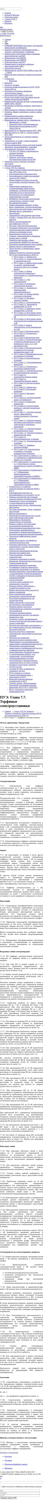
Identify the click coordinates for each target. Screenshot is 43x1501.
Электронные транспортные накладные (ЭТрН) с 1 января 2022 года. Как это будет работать (26, 217)
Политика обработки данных (16, 1464)
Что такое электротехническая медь (23, 226)
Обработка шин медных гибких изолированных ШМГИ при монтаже (24, 241)
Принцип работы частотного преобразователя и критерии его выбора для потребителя (25, 609)
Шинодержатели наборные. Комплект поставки (24, 110)
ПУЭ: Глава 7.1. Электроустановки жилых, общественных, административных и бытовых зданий (27, 415)
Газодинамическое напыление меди (23, 174)
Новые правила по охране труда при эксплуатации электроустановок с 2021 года (24, 182)
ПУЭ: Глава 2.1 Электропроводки (27, 302)
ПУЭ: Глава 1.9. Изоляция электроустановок (24, 299)
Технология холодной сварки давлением (25, 209)
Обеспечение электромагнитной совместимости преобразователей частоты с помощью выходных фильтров (25, 648)
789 (6, 41)
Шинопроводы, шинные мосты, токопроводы (22, 120)
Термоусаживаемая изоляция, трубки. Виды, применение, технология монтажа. (25, 206)
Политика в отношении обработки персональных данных (18, 92)
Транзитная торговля (13, 68)
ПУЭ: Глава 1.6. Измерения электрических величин (24, 285)
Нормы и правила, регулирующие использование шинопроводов (22, 525)
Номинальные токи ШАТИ (15, 58)
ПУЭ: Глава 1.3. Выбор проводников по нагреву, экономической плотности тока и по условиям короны (28, 266)
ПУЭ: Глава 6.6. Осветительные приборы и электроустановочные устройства (27, 408)
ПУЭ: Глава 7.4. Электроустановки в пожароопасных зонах (28, 434)
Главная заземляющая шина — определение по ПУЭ (21, 676)
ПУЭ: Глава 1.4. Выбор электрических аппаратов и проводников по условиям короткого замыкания (28, 274)
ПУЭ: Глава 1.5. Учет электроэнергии (22, 281)
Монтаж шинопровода (18, 514)
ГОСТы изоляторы (16, 155)
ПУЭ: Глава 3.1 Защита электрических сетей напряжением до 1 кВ (27, 327)
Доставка (8, 1460)
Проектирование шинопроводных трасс (25, 528)
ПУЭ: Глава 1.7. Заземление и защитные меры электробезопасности (25, 290)
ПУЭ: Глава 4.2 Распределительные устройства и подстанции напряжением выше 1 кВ (28, 350)
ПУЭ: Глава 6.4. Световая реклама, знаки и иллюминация (27, 399)
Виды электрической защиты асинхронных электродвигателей (22, 595)
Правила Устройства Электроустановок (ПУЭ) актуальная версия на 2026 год (24, 254)
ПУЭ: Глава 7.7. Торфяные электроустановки (24, 446)
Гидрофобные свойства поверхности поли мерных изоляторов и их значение (24, 568)
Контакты (8, 23)
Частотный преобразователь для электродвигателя (21, 599)
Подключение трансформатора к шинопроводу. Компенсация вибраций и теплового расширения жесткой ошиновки (26, 532)
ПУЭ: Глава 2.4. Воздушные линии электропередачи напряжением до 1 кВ (28, 315)
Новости (8, 21)
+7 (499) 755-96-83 (7, 33)
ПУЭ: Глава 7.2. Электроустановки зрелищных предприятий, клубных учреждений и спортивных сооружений (27, 423)
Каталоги (8, 1456)
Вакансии (13, 81)
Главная (8, 13)
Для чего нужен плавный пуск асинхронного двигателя (21, 583)
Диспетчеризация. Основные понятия (24, 652)
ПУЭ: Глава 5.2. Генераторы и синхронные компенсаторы (25, 368)
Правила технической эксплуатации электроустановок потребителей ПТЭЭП (25, 498)
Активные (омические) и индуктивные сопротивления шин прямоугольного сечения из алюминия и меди (24, 230)
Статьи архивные (16, 580)
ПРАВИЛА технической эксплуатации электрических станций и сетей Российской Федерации (24, 201)
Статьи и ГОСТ (11, 19)
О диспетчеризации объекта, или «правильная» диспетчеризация (22, 655)
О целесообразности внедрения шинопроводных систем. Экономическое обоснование (25, 505)
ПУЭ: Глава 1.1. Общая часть (25, 257)
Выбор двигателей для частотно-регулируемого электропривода (22, 604)
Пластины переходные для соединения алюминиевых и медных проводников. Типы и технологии (24, 547)
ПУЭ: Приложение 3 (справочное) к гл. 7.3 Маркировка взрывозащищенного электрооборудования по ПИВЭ (28, 481)
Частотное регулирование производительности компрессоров (23, 639)
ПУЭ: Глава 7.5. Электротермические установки (26, 438)
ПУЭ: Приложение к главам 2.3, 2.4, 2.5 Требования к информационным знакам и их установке (28, 458)
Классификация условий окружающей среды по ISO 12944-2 (24, 177)
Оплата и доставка (12, 85)
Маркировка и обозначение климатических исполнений (20, 521)
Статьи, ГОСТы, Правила (15, 168)
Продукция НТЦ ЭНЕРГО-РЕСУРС (19, 95)
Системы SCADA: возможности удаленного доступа (22, 670)
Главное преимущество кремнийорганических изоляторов (22, 564)
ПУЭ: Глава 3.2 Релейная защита (26, 331)
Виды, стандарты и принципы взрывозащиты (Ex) (21, 691)
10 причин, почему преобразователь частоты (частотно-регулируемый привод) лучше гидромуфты (25, 621)
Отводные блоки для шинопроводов (23, 124)
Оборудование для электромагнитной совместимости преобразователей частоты (25, 643)
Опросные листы (11, 17)
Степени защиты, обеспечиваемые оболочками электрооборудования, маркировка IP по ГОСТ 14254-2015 (23, 685)
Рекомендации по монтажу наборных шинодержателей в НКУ (19, 65)
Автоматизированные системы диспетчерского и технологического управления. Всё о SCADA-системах (23, 660)
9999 (6, 44)
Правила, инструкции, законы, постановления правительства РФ (22, 158)
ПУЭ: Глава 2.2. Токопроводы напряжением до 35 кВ (25, 305)
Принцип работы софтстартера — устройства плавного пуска (22, 587)
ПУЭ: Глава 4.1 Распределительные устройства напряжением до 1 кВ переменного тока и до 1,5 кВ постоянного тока (28, 343)
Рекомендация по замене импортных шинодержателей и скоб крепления (19, 117)
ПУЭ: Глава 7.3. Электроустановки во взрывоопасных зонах (27, 430)
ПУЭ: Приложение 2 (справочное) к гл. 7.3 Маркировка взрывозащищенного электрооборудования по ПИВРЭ (28, 473)
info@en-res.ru (5, 35)
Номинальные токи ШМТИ (15, 60)
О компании (9, 79)
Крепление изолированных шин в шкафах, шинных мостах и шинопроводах (26, 245)
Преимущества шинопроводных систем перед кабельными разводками (24, 517)
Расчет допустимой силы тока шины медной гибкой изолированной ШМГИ (22, 98)
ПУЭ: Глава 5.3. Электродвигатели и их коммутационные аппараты (28, 372)
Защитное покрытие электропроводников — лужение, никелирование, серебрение (22, 51)
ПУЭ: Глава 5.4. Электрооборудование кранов (25, 376)
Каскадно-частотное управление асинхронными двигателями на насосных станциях (25, 634)
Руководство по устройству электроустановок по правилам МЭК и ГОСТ (24, 489)
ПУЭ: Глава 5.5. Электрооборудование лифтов (25, 380)
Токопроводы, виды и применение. (23, 501)
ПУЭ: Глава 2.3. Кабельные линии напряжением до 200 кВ (27, 310)
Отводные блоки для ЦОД (15, 62)
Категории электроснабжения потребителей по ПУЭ (21, 680)
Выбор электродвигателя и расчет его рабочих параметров (24, 591)
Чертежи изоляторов (13, 166)
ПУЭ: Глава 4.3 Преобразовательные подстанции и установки (28, 355)
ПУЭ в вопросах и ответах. (20, 673)
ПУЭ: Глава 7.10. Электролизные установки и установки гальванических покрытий (27, 451)
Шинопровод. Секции (18, 122)
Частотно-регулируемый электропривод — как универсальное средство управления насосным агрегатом (26, 627)
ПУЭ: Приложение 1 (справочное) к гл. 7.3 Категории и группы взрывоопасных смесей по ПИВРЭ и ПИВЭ (28, 465)
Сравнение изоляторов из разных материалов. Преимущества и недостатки (25, 560)
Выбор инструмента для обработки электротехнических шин (23, 541)
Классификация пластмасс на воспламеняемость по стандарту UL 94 (24, 494)
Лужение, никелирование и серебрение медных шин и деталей (24, 237)
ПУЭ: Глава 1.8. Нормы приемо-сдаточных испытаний (26, 295)
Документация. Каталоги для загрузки (20, 149)
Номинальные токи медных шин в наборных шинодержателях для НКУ (22, 55)
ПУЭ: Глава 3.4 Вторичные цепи (26, 338)
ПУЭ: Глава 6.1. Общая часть (25, 387)
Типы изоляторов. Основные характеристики (20, 556)
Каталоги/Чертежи (12, 15)
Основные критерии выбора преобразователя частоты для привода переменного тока (24, 615)
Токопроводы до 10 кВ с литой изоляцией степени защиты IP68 (21, 142)
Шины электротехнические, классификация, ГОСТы (20, 223)
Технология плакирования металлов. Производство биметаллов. (23, 552)
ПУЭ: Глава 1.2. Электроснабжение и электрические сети (28, 260)
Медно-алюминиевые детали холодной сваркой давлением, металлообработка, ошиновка (23, 146)
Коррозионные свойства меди (21, 234)
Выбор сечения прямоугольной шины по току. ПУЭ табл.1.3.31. (25, 171)
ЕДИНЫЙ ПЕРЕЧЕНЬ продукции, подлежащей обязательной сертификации (24, 47)
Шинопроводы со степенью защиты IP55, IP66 (23, 130)
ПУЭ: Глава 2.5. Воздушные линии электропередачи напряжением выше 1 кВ (28, 321)
